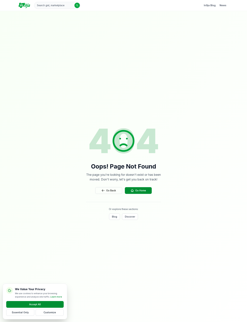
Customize (50, 312)
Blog (114, 216)
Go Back (111, 190)
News (223, 5)
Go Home (140, 190)
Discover (130, 216)
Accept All (35, 304)
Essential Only (20, 312)
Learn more (56, 297)
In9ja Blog (210, 5)
